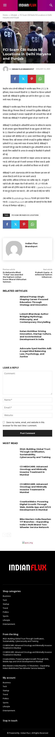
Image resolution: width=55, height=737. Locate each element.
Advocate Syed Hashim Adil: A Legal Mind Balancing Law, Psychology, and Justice (35, 352)
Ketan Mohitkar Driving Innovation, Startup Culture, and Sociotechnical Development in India (35, 335)
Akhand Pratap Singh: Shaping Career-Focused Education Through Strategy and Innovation (34, 300)
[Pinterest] (32, 79)
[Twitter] (23, 79)
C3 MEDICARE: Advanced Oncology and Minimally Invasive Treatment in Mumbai (34, 470)
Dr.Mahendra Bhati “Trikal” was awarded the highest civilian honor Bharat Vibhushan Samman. (14, 277)
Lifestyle (14, 15)
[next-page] (9, 535)
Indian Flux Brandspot (23, 69)
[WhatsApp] (40, 79)
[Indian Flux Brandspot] (6, 69)
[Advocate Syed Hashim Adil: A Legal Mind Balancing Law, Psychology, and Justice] (10, 352)
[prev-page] (4, 535)
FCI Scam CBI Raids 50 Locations (25, 215)
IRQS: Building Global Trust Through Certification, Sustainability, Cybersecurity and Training (35, 453)
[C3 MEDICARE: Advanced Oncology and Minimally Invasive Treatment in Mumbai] (10, 470)
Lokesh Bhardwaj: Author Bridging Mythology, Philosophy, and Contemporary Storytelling (35, 318)
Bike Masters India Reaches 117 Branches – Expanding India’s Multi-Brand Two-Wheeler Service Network (35, 523)
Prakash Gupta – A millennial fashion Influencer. (43, 274)
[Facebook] (15, 79)
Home (5, 15)
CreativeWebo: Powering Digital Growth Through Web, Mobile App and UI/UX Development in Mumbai (35, 505)
